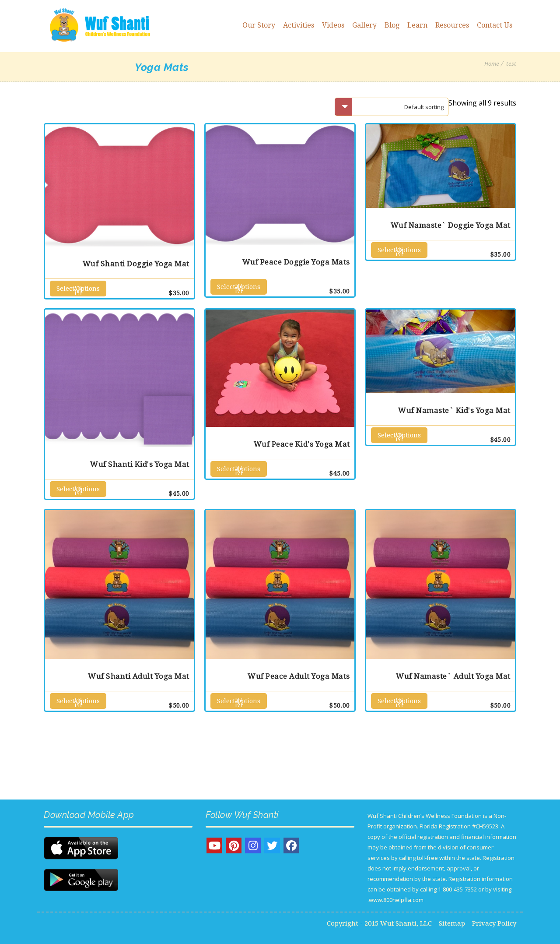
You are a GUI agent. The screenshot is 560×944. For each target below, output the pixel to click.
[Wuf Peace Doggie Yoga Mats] (280, 184)
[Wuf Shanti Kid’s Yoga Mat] (119, 378)
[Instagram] (253, 845)
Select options (78, 288)
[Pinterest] (234, 845)
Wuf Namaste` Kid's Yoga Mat (454, 410)
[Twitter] (272, 845)
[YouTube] (214, 845)
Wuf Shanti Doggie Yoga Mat (136, 263)
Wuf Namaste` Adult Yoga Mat (453, 676)
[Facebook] (291, 845)
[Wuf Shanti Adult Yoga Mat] (119, 584)
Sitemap (452, 923)
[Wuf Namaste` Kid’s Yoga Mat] (440, 351)
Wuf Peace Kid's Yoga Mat (302, 444)
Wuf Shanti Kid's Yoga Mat (139, 464)
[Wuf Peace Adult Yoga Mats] (280, 584)
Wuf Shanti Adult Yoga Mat (138, 676)
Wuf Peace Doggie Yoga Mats (296, 261)
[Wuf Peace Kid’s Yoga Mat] (280, 368)
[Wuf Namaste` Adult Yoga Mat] (440, 584)
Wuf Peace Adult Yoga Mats (299, 676)
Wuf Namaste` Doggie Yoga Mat (451, 225)
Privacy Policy (494, 923)
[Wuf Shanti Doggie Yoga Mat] (119, 185)
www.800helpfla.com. (396, 900)
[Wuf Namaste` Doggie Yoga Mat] (440, 166)
